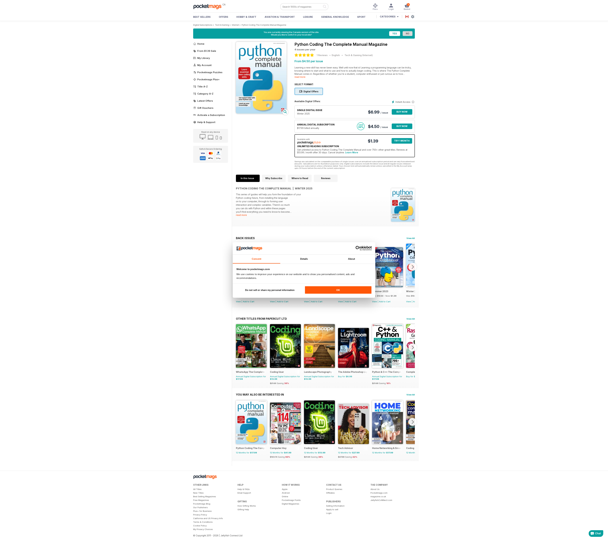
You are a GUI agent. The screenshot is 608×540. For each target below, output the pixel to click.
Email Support (244, 493)
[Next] (412, 267)
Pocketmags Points (291, 500)
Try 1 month (402, 140)
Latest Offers (205, 100)
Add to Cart (248, 301)
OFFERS (223, 16)
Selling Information (335, 506)
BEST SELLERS (202, 16)
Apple (285, 489)
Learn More (351, 152)
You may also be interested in (260, 394)
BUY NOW (402, 111)
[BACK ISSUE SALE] (387, 286)
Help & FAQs (244, 489)
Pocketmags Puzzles (209, 72)
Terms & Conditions (203, 522)
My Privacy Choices (203, 529)
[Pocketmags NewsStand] (209, 6)
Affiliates (330, 493)
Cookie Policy (200, 525)
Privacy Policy (200, 514)
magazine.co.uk (378, 496)
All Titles (197, 489)
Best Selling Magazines (204, 496)
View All (410, 238)
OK (338, 290)
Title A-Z (202, 86)
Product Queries (334, 489)
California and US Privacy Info (208, 518)
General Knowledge (335, 16)
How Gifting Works (247, 506)
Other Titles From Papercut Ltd (261, 318)
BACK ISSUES (245, 238)
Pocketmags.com (378, 493)
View (238, 301)
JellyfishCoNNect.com (381, 500)
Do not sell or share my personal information (269, 290)
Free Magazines (201, 500)
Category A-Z (205, 93)
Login (329, 513)
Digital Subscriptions (202, 25)
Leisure (308, 16)
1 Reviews (322, 55)
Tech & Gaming (222, 25)
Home (200, 43)
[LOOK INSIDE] (261, 112)
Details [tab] (304, 258)
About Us (375, 489)
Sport (361, 16)
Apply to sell (332, 509)
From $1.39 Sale (206, 50)
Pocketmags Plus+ (208, 79)
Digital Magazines (290, 503)
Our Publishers (200, 507)
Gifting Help (243, 509)
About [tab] (351, 258)
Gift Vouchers (205, 107)
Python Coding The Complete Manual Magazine (264, 25)
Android (286, 493)
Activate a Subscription (211, 115)
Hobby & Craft (246, 16)
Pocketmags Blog (201, 503)
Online (285, 496)
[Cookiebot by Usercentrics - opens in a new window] (358, 248)
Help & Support (206, 122)
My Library (203, 58)
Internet (235, 25)
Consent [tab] (256, 258)
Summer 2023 (380, 291)
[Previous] (238, 347)
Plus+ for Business (202, 511)
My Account (204, 65)
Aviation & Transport (280, 16)
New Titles (198, 493)
